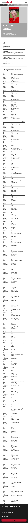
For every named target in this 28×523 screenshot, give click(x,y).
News (3, 4)
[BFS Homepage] (6, 2)
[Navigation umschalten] (25, 2)
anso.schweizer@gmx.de (11, 34)
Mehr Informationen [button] (4, 516)
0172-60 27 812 (9, 33)
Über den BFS (24, 4)
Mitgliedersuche (11, 4)
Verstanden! (14, 520)
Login (18, 4)
